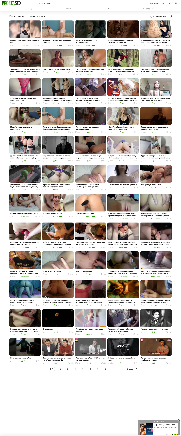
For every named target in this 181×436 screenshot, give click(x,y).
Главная (32, 9)
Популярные (148, 9)
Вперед (130, 369)
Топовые (107, 9)
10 (120, 369)
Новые (68, 9)
